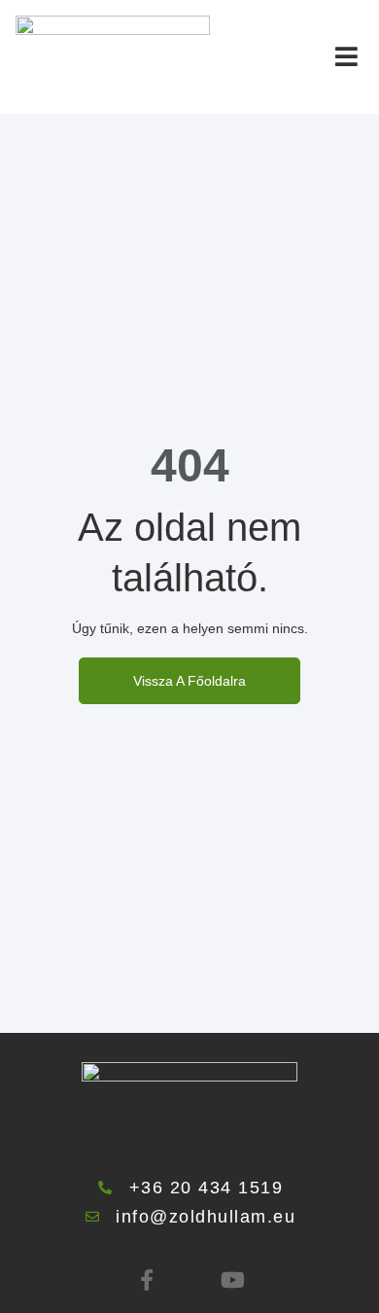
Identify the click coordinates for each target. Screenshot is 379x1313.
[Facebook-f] (146, 1280)
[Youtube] (232, 1280)
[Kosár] (301, 55)
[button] (345, 57)
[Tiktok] (189, 1280)
